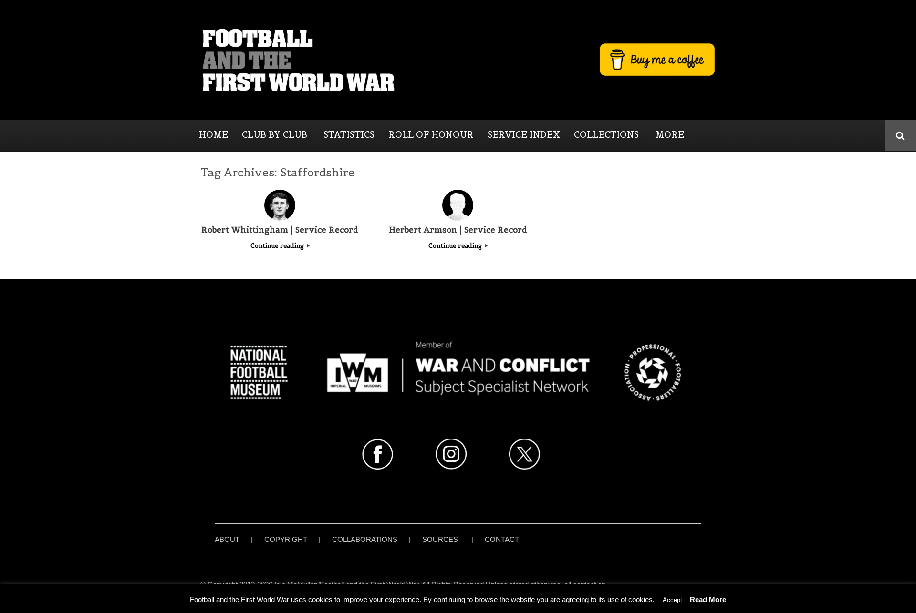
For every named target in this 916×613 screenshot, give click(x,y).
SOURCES (440, 539)
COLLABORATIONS (364, 539)
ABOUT (227, 539)
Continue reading (278, 246)
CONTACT (502, 539)
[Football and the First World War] (458, 59)
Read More (708, 599)
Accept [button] (672, 599)
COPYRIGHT (285, 539)
